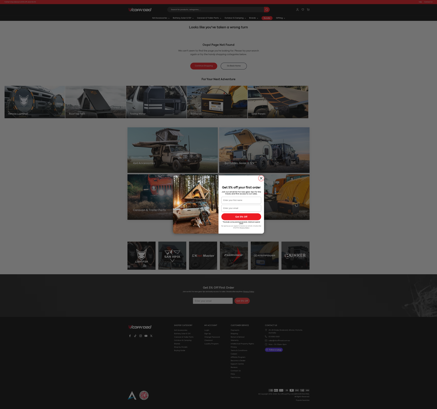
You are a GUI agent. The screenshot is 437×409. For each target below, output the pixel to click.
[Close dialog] (261, 178)
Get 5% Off (241, 216)
